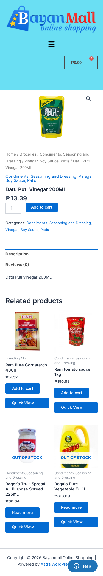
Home (10, 154)
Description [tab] (17, 254)
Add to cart (41, 207)
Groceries (28, 154)
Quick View (23, 402)
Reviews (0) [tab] (17, 264)
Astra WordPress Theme (63, 564)
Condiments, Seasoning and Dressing (40, 176)
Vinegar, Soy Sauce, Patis (46, 161)
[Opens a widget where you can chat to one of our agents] (82, 566)
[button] (51, 44)
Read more (22, 512)
